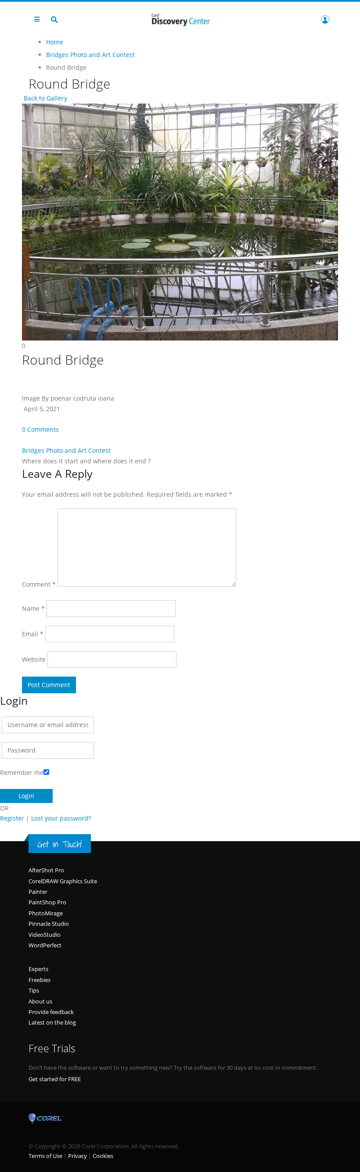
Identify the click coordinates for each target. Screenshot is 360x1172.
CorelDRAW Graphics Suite (63, 881)
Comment (39, 584)
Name (33, 608)
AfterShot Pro (46, 870)
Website (34, 659)
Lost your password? (61, 818)
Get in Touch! (59, 844)
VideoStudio (45, 935)
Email (32, 634)
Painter (38, 892)
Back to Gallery (44, 98)
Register (12, 818)
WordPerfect (45, 945)
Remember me (21, 772)
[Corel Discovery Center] (180, 19)
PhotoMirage (46, 913)
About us (40, 1001)
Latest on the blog (52, 1022)
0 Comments (40, 429)
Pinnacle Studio (49, 924)
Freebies (39, 980)
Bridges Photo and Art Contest (66, 450)
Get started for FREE (55, 1079)
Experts (38, 969)
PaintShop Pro (47, 902)
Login (324, 19)
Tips (34, 990)
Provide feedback (51, 1012)
